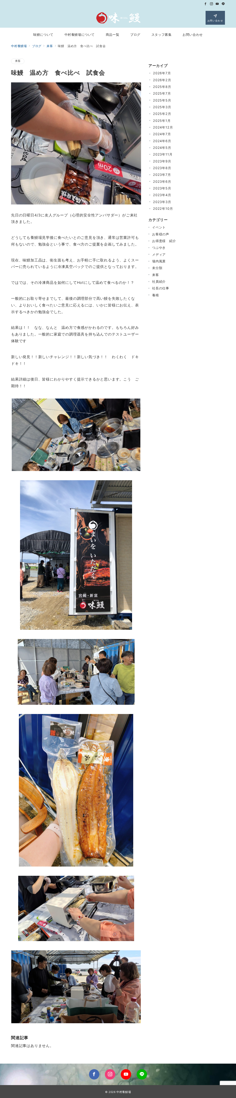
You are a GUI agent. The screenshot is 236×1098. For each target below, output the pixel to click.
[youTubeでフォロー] (126, 1074)
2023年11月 (162, 154)
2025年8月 (162, 87)
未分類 (157, 268)
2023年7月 (162, 175)
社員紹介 (159, 281)
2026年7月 (162, 73)
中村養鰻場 (123, 1092)
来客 (18, 61)
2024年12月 (163, 127)
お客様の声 (160, 234)
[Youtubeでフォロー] (217, 4)
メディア (159, 254)
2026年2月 (162, 80)
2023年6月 (162, 181)
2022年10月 (163, 208)
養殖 (155, 295)
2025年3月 (162, 107)
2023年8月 (162, 168)
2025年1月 (162, 121)
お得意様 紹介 (164, 241)
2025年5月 (162, 100)
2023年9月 (162, 161)
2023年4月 (162, 195)
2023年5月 (162, 188)
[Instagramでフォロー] (211, 4)
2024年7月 (162, 134)
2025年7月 (162, 93)
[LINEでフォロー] (223, 4)
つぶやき (159, 247)
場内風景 (159, 261)
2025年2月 (162, 114)
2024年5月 (162, 148)
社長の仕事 (160, 288)
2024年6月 (162, 141)
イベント (159, 227)
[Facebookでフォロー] (205, 4)
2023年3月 (162, 202)
